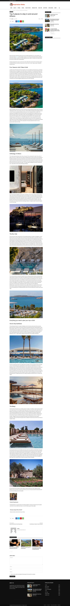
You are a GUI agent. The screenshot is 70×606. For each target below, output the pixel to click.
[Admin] (10, 18)
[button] (59, 8)
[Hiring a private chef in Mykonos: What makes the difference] (15, 543)
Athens (17, 56)
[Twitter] (19, 21)
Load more (52, 33)
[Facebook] (16, 21)
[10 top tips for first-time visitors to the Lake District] (26, 543)
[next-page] (11, 551)
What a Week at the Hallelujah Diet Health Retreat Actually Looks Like (54, 20)
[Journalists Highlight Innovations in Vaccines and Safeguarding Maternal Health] (47, 30)
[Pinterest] (21, 21)
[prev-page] (10, 551)
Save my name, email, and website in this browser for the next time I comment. (23, 574)
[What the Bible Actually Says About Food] (47, 25)
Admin (18, 528)
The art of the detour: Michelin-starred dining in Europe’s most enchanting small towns (36, 548)
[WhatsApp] (23, 21)
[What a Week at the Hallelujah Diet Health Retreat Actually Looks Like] (47, 20)
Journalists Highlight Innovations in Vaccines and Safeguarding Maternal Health (55, 29)
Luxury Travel (13, 10)
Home (10, 10)
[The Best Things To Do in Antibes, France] (47, 15)
